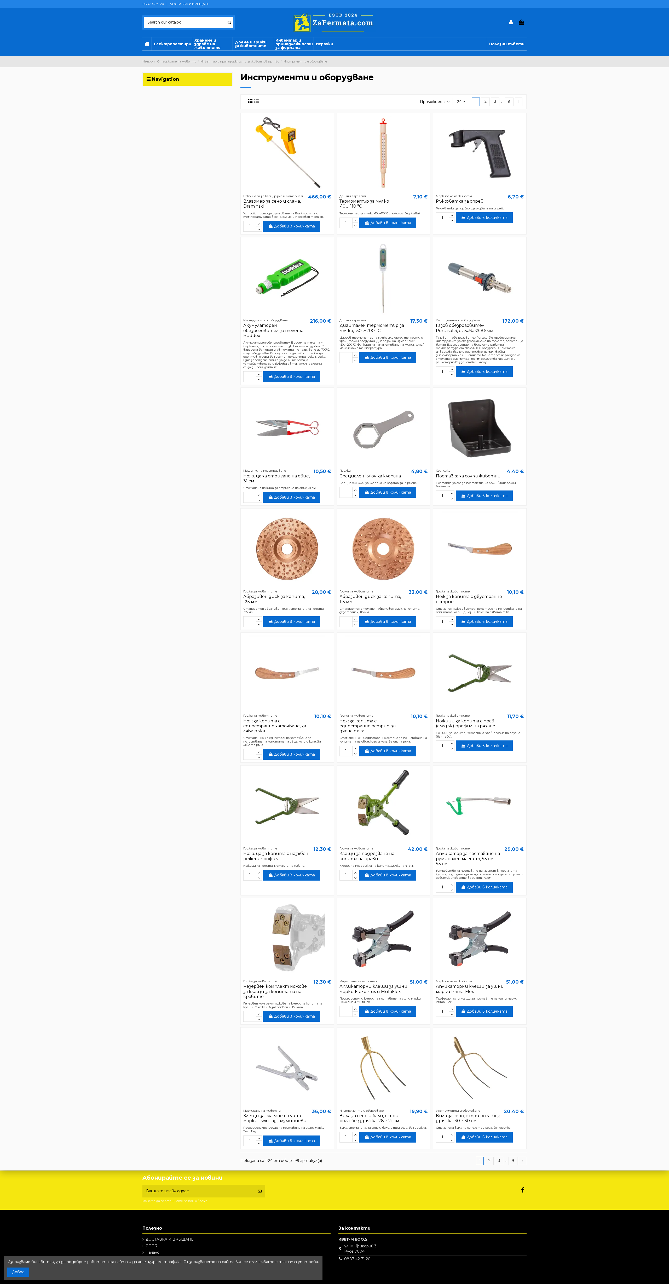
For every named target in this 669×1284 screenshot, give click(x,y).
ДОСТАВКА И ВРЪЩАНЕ (189, 4)
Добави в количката (294, 226)
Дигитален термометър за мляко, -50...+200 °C (371, 328)
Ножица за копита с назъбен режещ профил (275, 856)
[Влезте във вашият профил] (511, 23)
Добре (18, 1272)
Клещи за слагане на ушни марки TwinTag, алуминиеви (275, 1118)
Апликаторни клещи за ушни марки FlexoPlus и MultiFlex (373, 989)
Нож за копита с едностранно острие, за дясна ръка (367, 725)
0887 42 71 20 (153, 4)
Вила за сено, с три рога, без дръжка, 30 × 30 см (468, 1118)
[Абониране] (259, 1191)
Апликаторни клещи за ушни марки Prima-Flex (470, 989)
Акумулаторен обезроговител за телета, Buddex (273, 330)
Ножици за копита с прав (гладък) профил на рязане (465, 723)
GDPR (151, 1245)
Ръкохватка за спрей (460, 201)
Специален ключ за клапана (370, 475)
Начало (152, 1252)
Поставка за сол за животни (468, 475)
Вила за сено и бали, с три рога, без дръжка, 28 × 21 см (369, 1118)
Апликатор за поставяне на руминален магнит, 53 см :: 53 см (468, 858)
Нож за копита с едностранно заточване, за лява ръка (274, 725)
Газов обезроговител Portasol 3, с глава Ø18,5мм (464, 328)
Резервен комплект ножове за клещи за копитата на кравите (275, 991)
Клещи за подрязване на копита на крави (366, 856)
